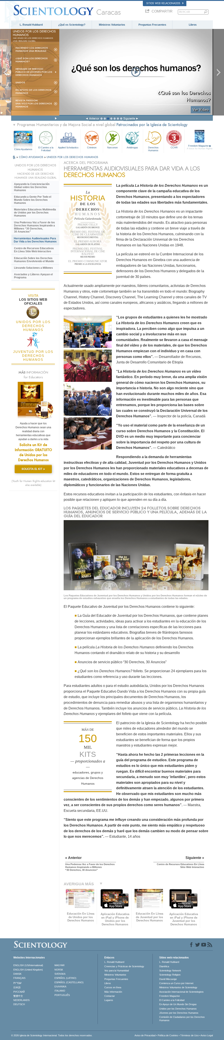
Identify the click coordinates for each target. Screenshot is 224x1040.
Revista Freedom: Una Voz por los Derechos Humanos (34, 103)
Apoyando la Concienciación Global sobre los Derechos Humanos (31, 187)
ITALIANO (59, 990)
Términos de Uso (189, 1035)
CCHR (174, 147)
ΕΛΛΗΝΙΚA (60, 986)
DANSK (17, 973)
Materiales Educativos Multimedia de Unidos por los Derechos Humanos (35, 212)
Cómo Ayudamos (23, 149)
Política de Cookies (168, 1035)
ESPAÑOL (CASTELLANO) (69, 982)
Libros (193, 24)
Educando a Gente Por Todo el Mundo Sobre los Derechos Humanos (32, 199)
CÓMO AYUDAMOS (31, 157)
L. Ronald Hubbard (31, 24)
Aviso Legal (207, 1035)
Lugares (108, 1000)
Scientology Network (170, 970)
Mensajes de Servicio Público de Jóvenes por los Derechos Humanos (34, 72)
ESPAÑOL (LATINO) (65, 978)
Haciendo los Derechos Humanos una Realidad (32, 49)
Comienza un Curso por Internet (176, 983)
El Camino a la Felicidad (45, 148)
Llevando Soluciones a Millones (33, 267)
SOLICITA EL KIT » (33, 469)
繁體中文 (18, 996)
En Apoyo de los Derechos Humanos (33, 91)
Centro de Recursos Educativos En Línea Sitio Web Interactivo (34, 250)
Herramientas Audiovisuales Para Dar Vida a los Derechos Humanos (35, 240)
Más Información (113, 991)
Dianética (164, 966)
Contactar (109, 996)
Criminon (91, 147)
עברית (17, 983)
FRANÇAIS (19, 978)
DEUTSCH (19, 1004)
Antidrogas (132, 147)
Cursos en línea (112, 987)
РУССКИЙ (19, 991)
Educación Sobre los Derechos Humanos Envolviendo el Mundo (34, 260)
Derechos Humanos (153, 148)
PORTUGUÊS (62, 995)
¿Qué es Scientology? (71, 24)
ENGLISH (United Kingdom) (28, 969)
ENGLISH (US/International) (28, 965)
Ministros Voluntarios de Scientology (178, 987)
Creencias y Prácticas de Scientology (124, 966)
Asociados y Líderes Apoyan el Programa (33, 276)
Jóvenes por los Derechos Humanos (178, 1013)
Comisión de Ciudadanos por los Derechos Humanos (182, 1018)
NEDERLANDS (21, 1000)
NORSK (58, 969)
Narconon (112, 147)
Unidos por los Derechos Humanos (178, 1008)
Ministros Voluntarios (112, 24)
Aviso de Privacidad (145, 1035)
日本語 (17, 987)
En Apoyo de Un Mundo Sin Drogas (178, 1004)
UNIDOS (20, 82)
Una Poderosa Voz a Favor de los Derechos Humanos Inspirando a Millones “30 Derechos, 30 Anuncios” (34, 227)
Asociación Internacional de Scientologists (181, 991)
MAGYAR (59, 965)
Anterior (94, 118)
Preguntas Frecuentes (152, 24)
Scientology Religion (169, 974)
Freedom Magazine (199, 146)
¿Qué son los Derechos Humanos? (32, 60)
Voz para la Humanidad (116, 970)
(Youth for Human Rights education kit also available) (33, 483)
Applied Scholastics (68, 147)
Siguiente (129, 118)
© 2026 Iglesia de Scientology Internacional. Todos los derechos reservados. (52, 1035)
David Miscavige (168, 979)
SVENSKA (59, 973)
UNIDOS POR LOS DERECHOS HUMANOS (72, 157)
